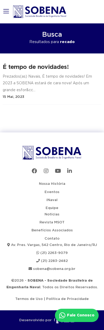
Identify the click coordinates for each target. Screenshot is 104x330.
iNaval (52, 200)
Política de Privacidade (67, 299)
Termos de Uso (29, 299)
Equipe (52, 208)
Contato (52, 238)
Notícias (52, 214)
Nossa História (52, 183)
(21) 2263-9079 (53, 253)
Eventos (52, 192)
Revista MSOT (52, 222)
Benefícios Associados (52, 230)
